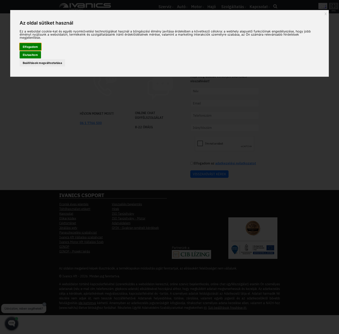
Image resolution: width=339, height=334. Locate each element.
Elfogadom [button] (30, 46)
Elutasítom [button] (30, 54)
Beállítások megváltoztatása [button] (42, 63)
